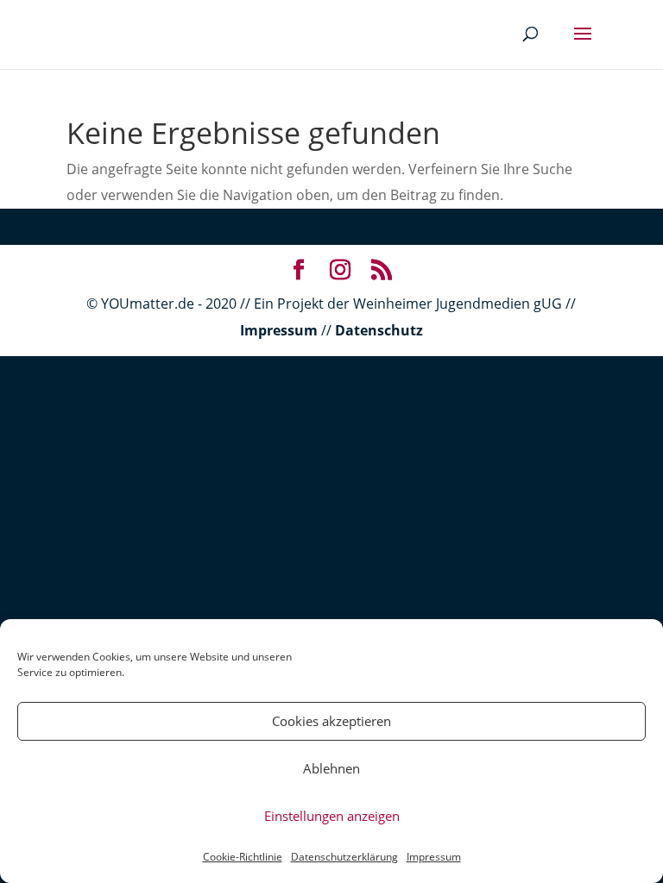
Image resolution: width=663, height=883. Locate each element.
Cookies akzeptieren (331, 721)
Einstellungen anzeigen (332, 815)
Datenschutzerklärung (344, 856)
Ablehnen (331, 768)
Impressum (434, 856)
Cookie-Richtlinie (242, 856)
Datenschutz (379, 330)
